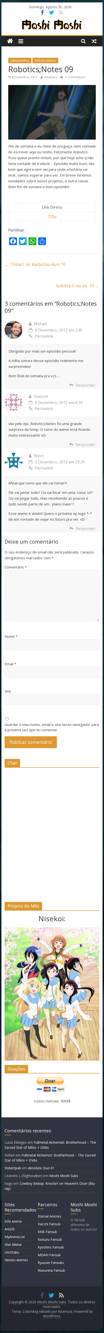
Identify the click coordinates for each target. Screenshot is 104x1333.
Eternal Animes (49, 1216)
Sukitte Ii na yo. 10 (77, 286)
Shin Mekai (13, 1244)
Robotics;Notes (45, 60)
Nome (11, 636)
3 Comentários (74, 77)
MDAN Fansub (49, 1255)
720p (52, 216)
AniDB (10, 1229)
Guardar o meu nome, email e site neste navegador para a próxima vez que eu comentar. (52, 727)
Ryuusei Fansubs (51, 1262)
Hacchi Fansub (49, 1224)
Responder (86, 385)
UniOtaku (12, 1252)
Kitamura (51, 77)
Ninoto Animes (16, 1260)
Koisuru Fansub (50, 1239)
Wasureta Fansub (51, 1270)
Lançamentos (20, 60)
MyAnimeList (15, 1236)
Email (10, 663)
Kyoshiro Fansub (51, 1247)
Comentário (16, 567)
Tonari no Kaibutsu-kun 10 (35, 264)
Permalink (44, 336)
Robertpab (13, 1168)
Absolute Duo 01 (41, 1168)
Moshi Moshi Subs (63, 1175)
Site (8, 691)
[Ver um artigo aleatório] (94, 41)
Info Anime (13, 1221)
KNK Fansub (47, 1231)
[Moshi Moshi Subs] (10, 41)
